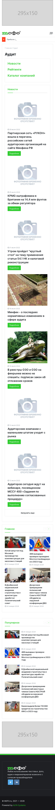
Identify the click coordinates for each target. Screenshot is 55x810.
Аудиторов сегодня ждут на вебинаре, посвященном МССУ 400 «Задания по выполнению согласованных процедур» (27, 492)
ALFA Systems (19, 805)
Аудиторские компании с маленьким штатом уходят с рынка (26, 432)
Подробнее (14, 153)
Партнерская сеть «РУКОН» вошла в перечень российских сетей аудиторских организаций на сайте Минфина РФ (27, 141)
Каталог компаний (21, 75)
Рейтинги (14, 69)
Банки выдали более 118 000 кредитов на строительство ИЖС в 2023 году (34, 708)
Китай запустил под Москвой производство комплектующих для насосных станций (14, 556)
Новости (14, 63)
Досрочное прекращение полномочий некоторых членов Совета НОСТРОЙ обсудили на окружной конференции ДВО (33, 691)
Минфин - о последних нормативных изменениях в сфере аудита (26, 316)
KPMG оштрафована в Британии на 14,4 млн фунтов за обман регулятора (27, 199)
